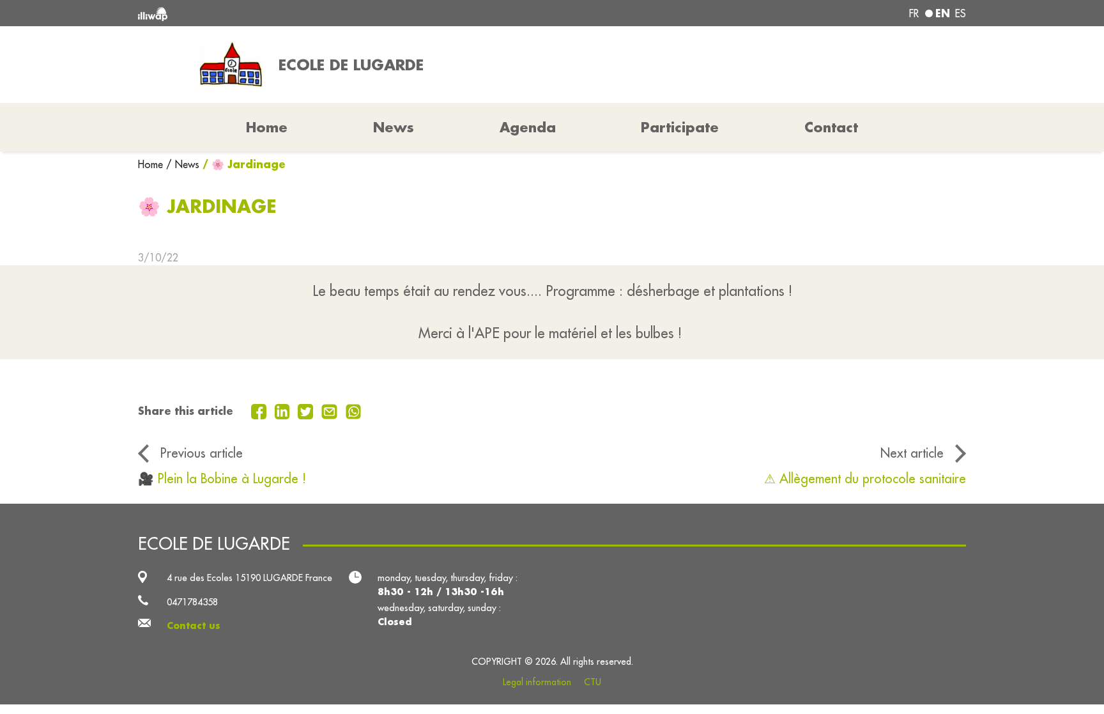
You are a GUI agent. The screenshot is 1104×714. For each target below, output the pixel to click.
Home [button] (267, 127)
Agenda (528, 127)
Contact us (193, 625)
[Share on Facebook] (260, 410)
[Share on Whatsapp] (353, 410)
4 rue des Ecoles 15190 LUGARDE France (249, 577)
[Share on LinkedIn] (284, 410)
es (960, 13)
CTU (592, 682)
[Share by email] (331, 410)
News (393, 127)
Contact (831, 127)
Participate (680, 127)
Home (152, 164)
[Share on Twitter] (307, 410)
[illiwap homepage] (306, 13)
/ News (182, 164)
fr (914, 13)
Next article (912, 453)
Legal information (537, 682)
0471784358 (192, 602)
